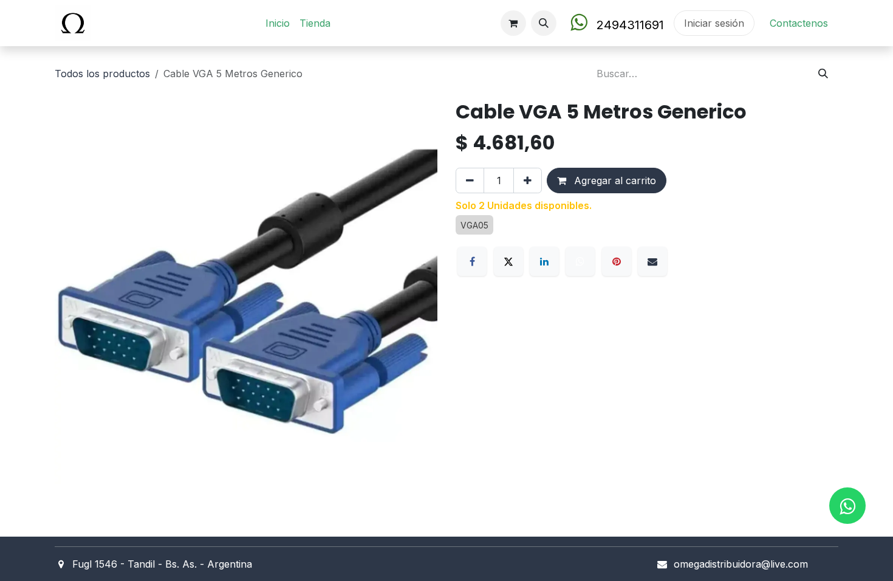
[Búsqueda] (823, 73)
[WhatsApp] (580, 261)
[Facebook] (472, 261)
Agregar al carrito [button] (613, 180)
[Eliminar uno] (470, 180)
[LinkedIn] (544, 261)
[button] (543, 23)
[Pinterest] (616, 261)
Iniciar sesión (714, 23)
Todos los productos (102, 73)
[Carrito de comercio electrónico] (513, 23)
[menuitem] (278, 23)
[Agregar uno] (527, 180)
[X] (508, 261)
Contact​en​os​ (799, 23)
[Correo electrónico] (652, 261)
